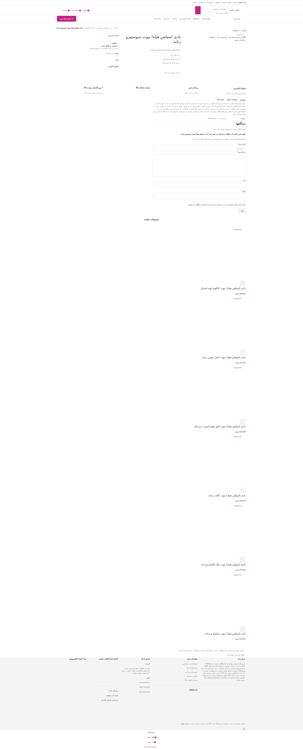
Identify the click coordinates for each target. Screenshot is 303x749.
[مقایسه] (230, 284)
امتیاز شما (241, 144)
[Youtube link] (64, 2)
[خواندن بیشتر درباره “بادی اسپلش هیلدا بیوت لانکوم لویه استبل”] (243, 284)
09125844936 (144, 692)
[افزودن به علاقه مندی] (223, 284)
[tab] (243, 99)
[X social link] (70, 2)
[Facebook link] (73, 2)
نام (244, 180)
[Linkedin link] (97, 66)
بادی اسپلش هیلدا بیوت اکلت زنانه (227, 495)
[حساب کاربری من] (59, 10)
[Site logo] (234, 10)
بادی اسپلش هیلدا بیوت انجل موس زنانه (224, 357)
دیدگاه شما (241, 152)
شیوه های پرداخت (191, 672)
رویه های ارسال (191, 668)
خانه (116, 28)
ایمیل (243, 191)
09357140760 (144, 687)
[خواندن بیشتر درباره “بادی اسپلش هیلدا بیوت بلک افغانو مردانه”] (243, 560)
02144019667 (144, 683)
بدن (111, 28)
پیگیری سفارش (192, 676)
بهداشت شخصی (102, 28)
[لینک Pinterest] (61, 2)
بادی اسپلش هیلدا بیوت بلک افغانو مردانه (223, 564)
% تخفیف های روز (66, 19)
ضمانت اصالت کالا (191, 680)
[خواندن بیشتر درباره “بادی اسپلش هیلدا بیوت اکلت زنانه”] (243, 491)
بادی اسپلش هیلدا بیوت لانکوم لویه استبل (223, 288)
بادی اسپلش (89, 28)
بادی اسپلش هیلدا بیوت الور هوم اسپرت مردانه (220, 426)
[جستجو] (198, 10)
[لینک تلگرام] (58, 2)
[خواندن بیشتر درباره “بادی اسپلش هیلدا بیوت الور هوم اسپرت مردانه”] (243, 422)
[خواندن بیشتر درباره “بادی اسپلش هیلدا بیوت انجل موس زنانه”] (243, 353)
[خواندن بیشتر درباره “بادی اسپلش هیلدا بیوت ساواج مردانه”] (243, 629)
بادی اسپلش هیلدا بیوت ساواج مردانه (225, 633)
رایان (183, 724)
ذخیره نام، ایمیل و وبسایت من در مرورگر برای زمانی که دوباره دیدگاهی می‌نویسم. (217, 205)
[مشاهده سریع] (236, 284)
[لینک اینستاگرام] (67, 2)
